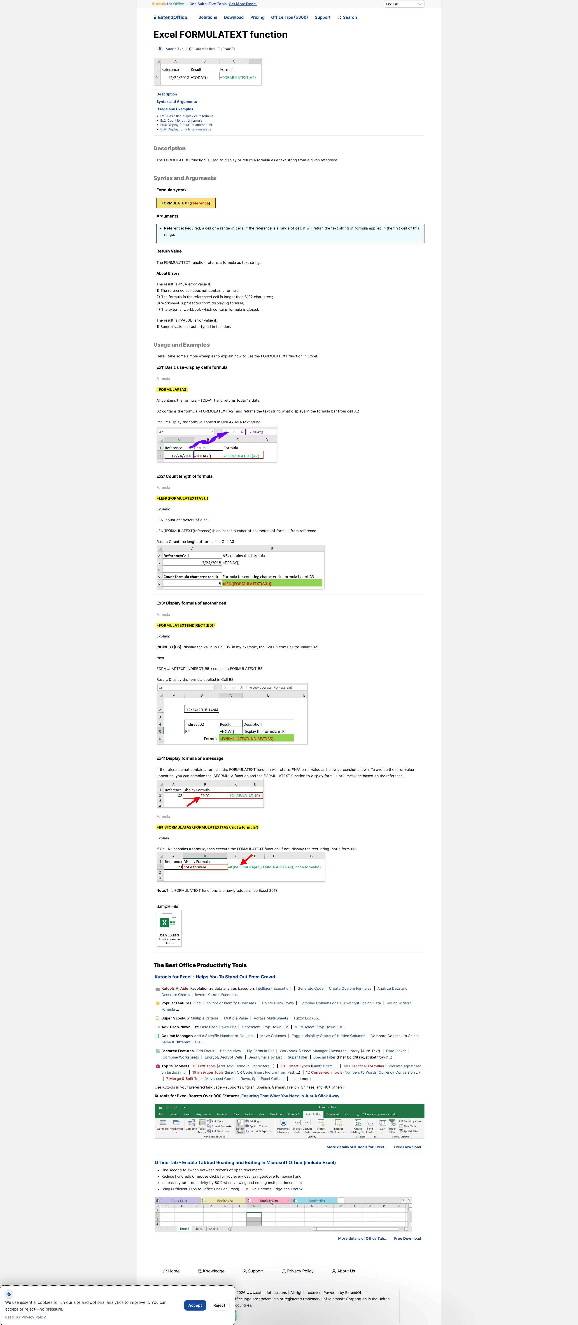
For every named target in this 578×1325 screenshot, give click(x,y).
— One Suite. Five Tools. (204, 4)
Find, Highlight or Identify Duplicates (224, 1003)
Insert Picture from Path (274, 1072)
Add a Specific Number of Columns (224, 1035)
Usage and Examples (174, 109)
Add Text (226, 1066)
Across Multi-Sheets (271, 1018)
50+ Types (295, 1066)
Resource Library (345, 1051)
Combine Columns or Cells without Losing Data (340, 1003)
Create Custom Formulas (350, 988)
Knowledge (213, 1271)
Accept (195, 1305)
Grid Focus (205, 1051)
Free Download (407, 1147)
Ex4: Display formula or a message (185, 129)
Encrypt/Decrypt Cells (224, 1057)
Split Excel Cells (266, 1078)
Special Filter (324, 1057)
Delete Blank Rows (278, 1003)
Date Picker (396, 1051)
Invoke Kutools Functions (216, 994)
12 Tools (204, 1066)
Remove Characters (252, 1066)
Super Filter (298, 1057)
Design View (230, 1051)
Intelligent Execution (273, 988)
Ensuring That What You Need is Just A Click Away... (292, 1095)
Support (323, 17)
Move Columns (273, 1035)
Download (234, 17)
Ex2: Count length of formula (181, 120)
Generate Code (311, 988)
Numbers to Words (361, 1072)
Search (350, 17)
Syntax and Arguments (176, 101)
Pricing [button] (257, 17)
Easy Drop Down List (218, 1027)
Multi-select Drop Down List (318, 1027)
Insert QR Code (239, 1072)
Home (173, 1271)
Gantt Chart (322, 1066)
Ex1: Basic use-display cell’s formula (186, 116)
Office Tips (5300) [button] (289, 17)
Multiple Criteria (204, 1018)
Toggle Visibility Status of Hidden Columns (328, 1035)
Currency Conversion (397, 1072)
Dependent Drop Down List (265, 1027)
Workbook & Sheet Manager (304, 1051)
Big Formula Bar (260, 1051)
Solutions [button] (207, 17)
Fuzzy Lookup (306, 1018)
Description (166, 94)
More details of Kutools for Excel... (357, 1147)
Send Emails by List (265, 1057)
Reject (219, 1305)
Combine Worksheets (181, 1057)
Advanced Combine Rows (228, 1078)
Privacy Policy (300, 1271)
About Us (346, 1271)
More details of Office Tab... (362, 1238)
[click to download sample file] (169, 928)
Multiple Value (236, 1018)
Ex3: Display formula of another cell (186, 125)
